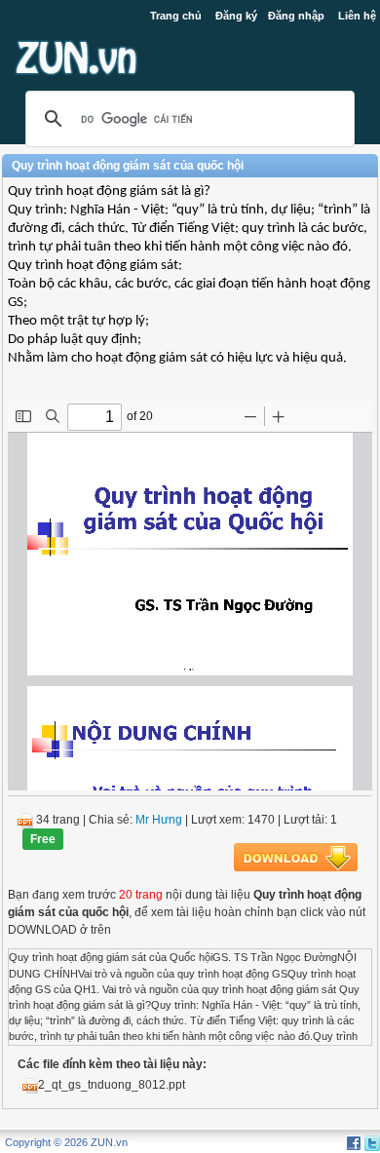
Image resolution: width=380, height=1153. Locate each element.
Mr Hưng (158, 819)
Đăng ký (236, 15)
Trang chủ (176, 15)
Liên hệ (357, 15)
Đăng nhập (296, 15)
